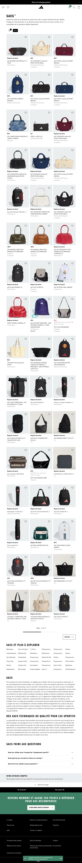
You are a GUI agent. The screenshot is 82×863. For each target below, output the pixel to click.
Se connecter (22, 790)
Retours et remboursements (38, 820)
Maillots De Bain (22, 654)
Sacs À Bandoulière (46, 670)
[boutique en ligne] (41, 8)
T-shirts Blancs (33, 650)
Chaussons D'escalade (57, 670)
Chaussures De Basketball (70, 658)
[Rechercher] (74, 7)
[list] (44, 30)
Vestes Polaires (68, 650)
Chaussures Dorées (34, 662)
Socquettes (34, 665)
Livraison (9, 820)
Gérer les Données (35, 840)
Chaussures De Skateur (58, 654)
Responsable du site (36, 825)
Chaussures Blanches (46, 650)
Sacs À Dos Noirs (57, 666)
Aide (8, 830)
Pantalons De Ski (46, 662)
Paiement (56, 825)
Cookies (55, 840)
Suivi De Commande (59, 820)
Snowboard (22, 657)
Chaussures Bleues (34, 658)
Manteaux (9, 649)
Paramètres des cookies (14, 840)
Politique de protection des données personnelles (41, 847)
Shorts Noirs (69, 661)
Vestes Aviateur (9, 666)
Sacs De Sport (23, 649)
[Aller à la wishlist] (8, 7)
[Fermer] (25, 858)
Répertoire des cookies (14, 846)
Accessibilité (57, 846)
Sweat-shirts (22, 661)
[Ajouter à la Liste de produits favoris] (25, 37)
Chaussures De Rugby (58, 650)
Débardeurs (10, 669)
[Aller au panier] (78, 7)
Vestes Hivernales (57, 658)
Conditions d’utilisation (14, 853)
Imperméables (35, 669)
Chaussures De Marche (58, 662)
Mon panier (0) (59, 790)
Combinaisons (11, 653)
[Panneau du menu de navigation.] (3, 7)
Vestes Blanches (68, 654)
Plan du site (10, 825)
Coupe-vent (22, 665)
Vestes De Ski (46, 657)
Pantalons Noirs (33, 654)
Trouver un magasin (36, 830)
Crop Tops (10, 661)
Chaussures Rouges (46, 666)
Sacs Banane (10, 657)
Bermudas (22, 669)
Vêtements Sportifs (45, 654)
